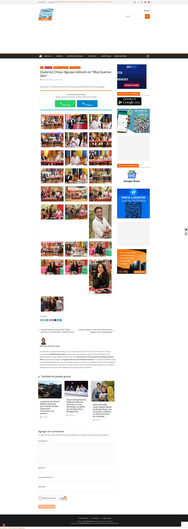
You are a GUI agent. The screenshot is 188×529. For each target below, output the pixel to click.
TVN (42, 67)
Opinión (59, 56)
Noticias (47, 56)
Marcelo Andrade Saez (56, 80)
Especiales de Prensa (75, 56)
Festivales (92, 56)
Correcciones (95, 518)
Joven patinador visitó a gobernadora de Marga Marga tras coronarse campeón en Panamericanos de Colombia (102, 410)
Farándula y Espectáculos (61, 67)
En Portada (48, 67)
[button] (52, 56)
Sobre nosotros (120, 56)
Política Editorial (83, 518)
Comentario (43, 441)
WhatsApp (66, 105)
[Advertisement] (94, 38)
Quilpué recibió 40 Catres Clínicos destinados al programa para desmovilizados (95, 331)
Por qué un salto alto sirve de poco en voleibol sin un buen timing (76, 2)
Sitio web (41, 487)
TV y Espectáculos (75, 67)
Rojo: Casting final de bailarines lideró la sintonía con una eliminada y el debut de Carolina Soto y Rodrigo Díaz (76, 405)
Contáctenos (106, 56)
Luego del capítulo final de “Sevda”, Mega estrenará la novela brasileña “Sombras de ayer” (57, 331)
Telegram (88, 105)
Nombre (42, 468)
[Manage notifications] (3, 525)
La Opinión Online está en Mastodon (12, 528)
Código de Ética (107, 518)
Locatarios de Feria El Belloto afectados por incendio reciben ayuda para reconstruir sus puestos (49, 407)
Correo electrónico (45, 477)
